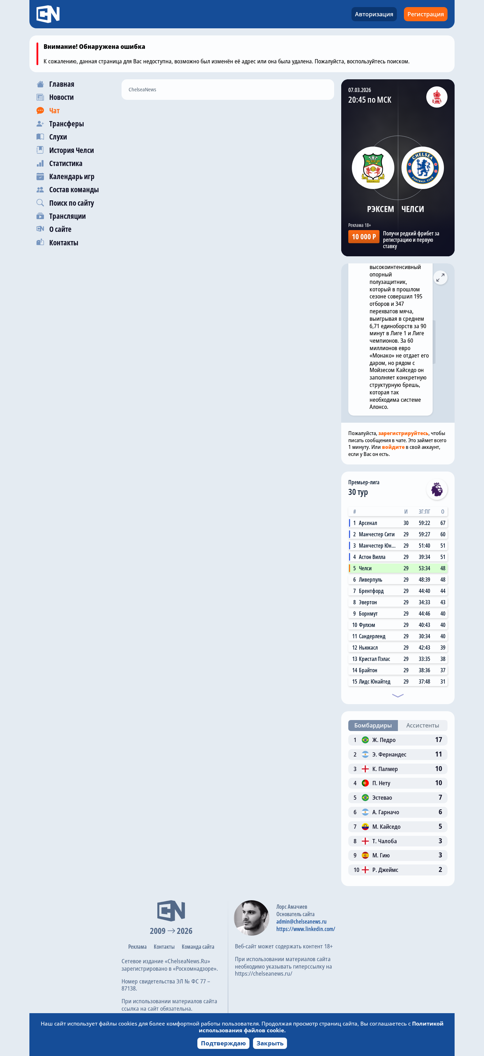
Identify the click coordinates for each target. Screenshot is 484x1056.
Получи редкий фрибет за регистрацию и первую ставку (411, 239)
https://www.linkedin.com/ (305, 929)
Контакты (164, 947)
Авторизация (374, 14)
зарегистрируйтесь (403, 432)
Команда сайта (198, 947)
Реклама (137, 947)
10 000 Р (364, 236)
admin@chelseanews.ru (301, 921)
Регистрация (425, 14)
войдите (393, 446)
